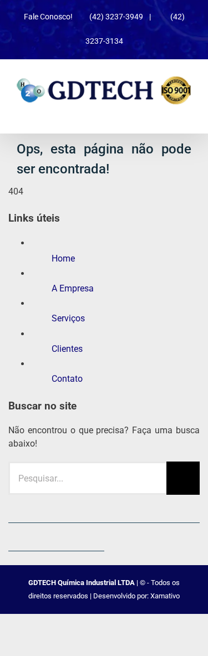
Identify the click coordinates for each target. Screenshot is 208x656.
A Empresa (73, 288)
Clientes (67, 349)
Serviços (68, 318)
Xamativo (165, 596)
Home (63, 258)
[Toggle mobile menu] (186, 110)
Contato (67, 378)
